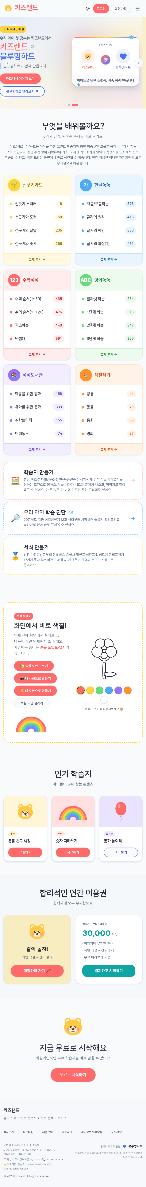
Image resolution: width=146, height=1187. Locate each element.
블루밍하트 (93, 1152)
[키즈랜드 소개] (71, 105)
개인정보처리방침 (91, 1132)
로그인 (101, 9)
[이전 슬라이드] (7, 63)
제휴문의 (47, 1132)
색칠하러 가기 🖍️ (37, 970)
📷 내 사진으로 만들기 (35, 678)
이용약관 (67, 1132)
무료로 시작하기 (73, 1074)
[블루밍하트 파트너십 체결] (77, 105)
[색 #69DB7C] (99, 690)
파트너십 (28, 1132)
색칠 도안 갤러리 (32, 703)
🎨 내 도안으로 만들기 (35, 691)
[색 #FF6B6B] (81, 690)
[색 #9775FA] (118, 690)
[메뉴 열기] (137, 8)
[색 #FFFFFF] (104, 700)
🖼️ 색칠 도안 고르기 (34, 666)
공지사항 (116, 1132)
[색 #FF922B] (128, 690)
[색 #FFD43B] (90, 690)
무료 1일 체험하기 (22, 85)
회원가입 (121, 9)
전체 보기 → (37, 259)
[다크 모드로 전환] (88, 9)
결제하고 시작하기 (109, 970)
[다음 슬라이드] (139, 63)
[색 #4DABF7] (109, 690)
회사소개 (8, 1132)
